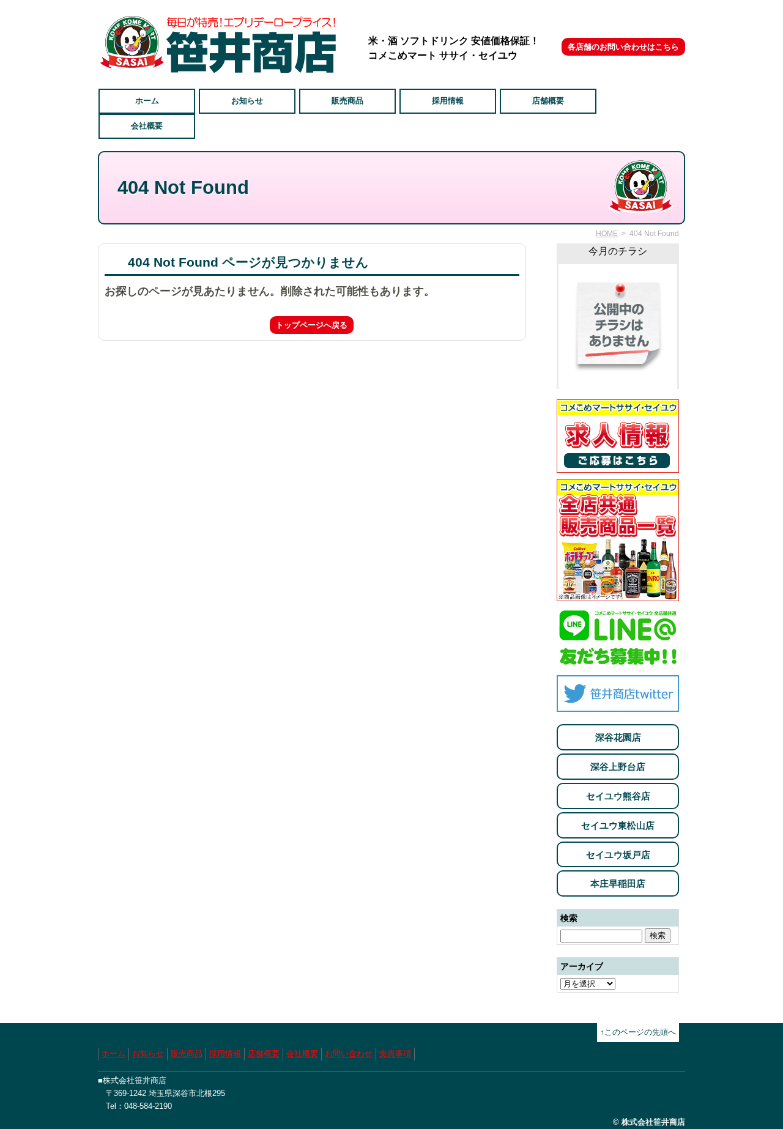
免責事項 (395, 1053)
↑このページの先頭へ (638, 1032)
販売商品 (347, 100)
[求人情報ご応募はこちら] (618, 465)
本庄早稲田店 (617, 883)
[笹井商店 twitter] (618, 704)
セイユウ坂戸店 (618, 855)
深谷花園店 (618, 737)
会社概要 (147, 125)
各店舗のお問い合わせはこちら (623, 46)
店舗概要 (548, 100)
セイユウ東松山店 (618, 825)
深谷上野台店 (617, 766)
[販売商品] (618, 594)
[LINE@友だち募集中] (618, 662)
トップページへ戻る (311, 325)
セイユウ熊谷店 (618, 796)
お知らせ (247, 100)
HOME (607, 233)
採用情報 (448, 100)
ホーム (147, 100)
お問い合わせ (349, 1053)
